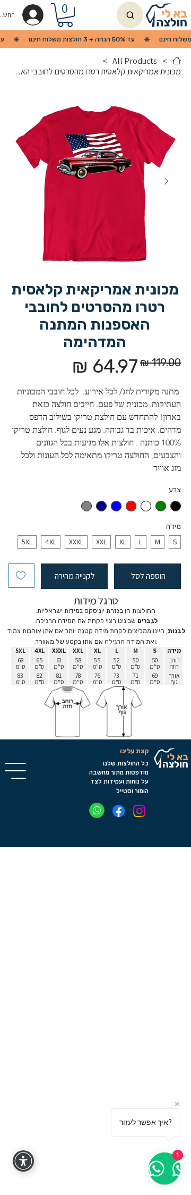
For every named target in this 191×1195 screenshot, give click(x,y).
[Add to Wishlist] (21, 575)
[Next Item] (166, 181)
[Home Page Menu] (176, 60)
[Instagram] (139, 811)
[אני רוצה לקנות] (130, 15)
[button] (65, 15)
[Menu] (16, 770)
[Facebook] (118, 811)
